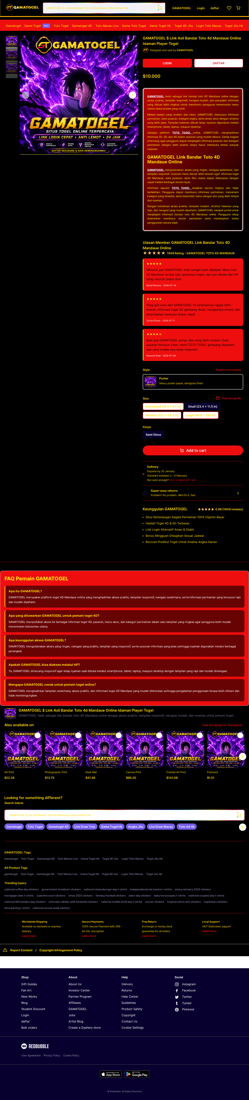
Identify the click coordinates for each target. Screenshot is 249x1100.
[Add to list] (37, 735)
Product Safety (132, 1009)
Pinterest (188, 1009)
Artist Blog (76, 1021)
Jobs (72, 1015)
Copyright (128, 1015)
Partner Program (80, 996)
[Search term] (160, 8)
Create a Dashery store (85, 1027)
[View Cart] (238, 8)
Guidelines (129, 1003)
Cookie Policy (71, 1055)
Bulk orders (29, 1027)
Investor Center (79, 990)
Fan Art (26, 990)
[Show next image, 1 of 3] (132, 95)
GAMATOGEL (13, 852)
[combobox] (104, 8)
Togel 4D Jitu (183, 26)
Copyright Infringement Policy (60, 950)
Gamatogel (13, 26)
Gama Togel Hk (160, 26)
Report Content (21, 950)
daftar (25, 1021)
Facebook (189, 990)
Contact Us (129, 1021)
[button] (11, 41)
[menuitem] (13, 26)
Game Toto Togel (134, 26)
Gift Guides (29, 984)
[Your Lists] (229, 8)
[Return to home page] (22, 8)
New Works (29, 996)
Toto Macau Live (107, 26)
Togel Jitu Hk (234, 26)
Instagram (189, 984)
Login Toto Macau (208, 26)
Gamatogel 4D (82, 26)
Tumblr (187, 1003)
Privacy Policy (52, 1055)
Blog (24, 1003)
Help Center (130, 996)
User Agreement (31, 1055)
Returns (127, 990)
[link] (14, 826)
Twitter (187, 997)
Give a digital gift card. (183, 479)
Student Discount (33, 1009)
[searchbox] (124, 815)
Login (25, 1015)
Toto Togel (61, 26)
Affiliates (75, 1003)
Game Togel (36, 26)
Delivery (127, 984)
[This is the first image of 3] (25, 95)
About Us (75, 984)
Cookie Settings (133, 1027)
